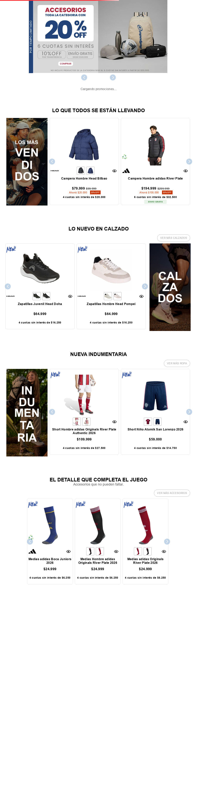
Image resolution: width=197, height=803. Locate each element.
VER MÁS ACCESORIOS (172, 506)
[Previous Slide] (84, 77)
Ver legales (24, 104)
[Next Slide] (113, 77)
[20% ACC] (98, 37)
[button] (115, 184)
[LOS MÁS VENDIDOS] (27, 217)
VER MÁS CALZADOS (173, 250)
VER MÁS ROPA (177, 376)
